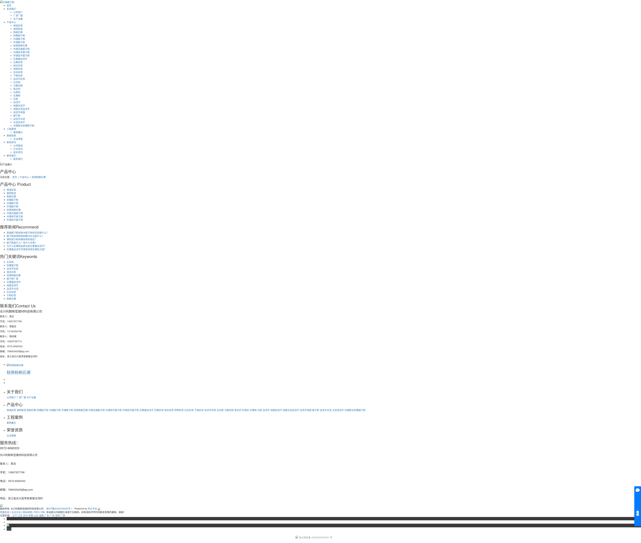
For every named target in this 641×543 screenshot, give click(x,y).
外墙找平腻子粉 (21, 55)
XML (43, 512)
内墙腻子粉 (19, 38)
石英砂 (16, 92)
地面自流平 (19, 105)
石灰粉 (16, 82)
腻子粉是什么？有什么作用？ (22, 242)
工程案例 (11, 128)
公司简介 (18, 12)
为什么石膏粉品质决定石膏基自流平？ (26, 245)
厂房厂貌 (18, 15)
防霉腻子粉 (19, 35)
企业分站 (16, 512)
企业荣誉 (18, 138)
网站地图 (27, 512)
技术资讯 (18, 152)
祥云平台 (92, 508)
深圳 (57, 515)
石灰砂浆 (18, 72)
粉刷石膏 (18, 32)
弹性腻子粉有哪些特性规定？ (22, 239)
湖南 (41, 515)
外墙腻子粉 (19, 42)
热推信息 (4, 512)
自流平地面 (19, 112)
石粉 (15, 98)
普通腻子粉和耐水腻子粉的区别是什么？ (28, 232)
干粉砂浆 (18, 75)
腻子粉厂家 (12, 278)
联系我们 (11, 155)
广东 (46, 515)
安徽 (30, 515)
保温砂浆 (18, 25)
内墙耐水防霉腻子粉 (23, 125)
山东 (36, 515)
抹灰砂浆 (18, 65)
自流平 (16, 102)
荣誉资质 (11, 135)
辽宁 (14, 515)
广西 (62, 515)
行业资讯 (18, 148)
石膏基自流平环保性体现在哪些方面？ (26, 249)
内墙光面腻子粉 (21, 48)
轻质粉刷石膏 (20, 45)
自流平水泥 (19, 118)
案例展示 (18, 132)
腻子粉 (16, 115)
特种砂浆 (18, 68)
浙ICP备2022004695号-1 (59, 508)
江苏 (20, 515)
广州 (52, 515)
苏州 (25, 515)
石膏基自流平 (20, 58)
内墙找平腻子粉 (21, 52)
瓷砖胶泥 (18, 28)
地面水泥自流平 (21, 108)
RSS (36, 512)
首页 (9, 5)
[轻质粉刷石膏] (15, 364)
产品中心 (11, 22)
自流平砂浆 (19, 78)
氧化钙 (16, 88)
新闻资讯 (11, 142)
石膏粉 (16, 95)
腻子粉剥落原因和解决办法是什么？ (25, 235)
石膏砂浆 (18, 62)
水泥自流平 (19, 122)
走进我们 (11, 8)
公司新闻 (18, 145)
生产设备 (18, 18)
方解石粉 (18, 85)
